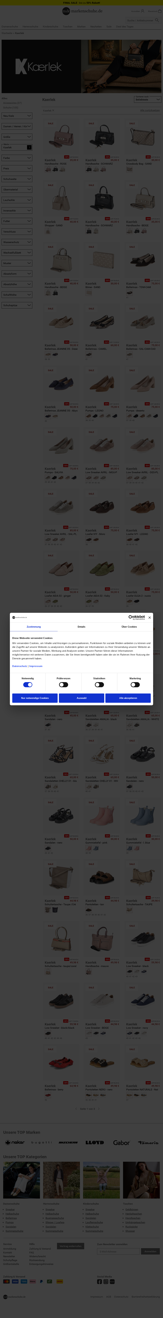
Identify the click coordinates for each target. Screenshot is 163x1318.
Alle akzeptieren (128, 698)
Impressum (36, 666)
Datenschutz (19, 666)
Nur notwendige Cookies (35, 698)
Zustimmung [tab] (34, 626)
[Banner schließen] (150, 617)
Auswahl (81, 698)
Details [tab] (81, 626)
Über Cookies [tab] (129, 626)
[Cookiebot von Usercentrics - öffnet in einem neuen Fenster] (131, 617)
